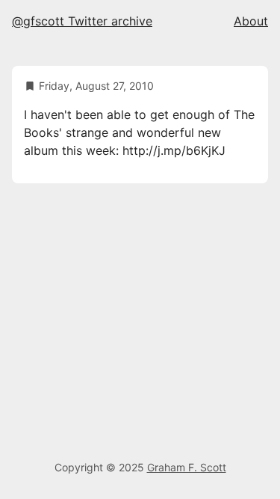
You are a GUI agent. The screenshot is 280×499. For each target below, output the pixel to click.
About (251, 20)
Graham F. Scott (186, 467)
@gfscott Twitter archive (82, 20)
